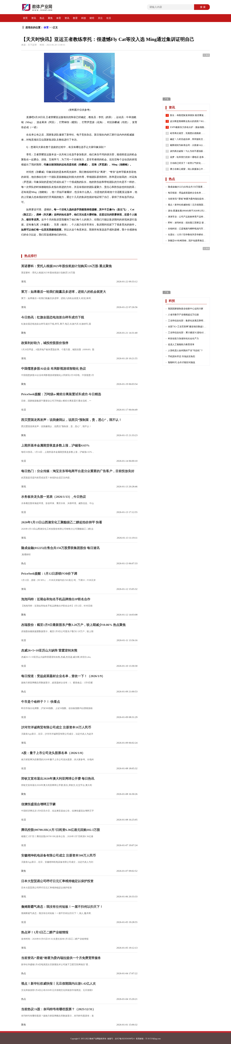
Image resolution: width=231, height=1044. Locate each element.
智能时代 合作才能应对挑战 (181, 362)
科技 (83, 18)
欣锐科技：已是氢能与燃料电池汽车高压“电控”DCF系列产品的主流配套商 (187, 228)
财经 (92, 18)
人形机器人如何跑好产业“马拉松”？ (185, 350)
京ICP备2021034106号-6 (125, 1039)
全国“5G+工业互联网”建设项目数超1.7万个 (187, 326)
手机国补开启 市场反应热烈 (181, 356)
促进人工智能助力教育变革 (181, 344)
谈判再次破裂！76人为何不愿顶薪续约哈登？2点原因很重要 (188, 151)
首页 (25, 18)
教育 (75, 18)
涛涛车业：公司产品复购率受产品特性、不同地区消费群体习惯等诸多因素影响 (187, 217)
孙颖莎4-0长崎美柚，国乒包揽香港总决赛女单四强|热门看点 (187, 240)
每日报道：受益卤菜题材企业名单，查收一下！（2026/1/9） (187, 193)
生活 (108, 18)
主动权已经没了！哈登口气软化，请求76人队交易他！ (188, 163)
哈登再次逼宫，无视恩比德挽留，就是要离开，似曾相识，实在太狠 (188, 133)
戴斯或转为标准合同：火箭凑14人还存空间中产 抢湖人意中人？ (188, 145)
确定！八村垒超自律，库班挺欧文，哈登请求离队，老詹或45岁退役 (188, 139)
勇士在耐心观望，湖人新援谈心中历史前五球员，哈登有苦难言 (188, 169)
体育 (58, 18)
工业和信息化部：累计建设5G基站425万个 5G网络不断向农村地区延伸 (187, 332)
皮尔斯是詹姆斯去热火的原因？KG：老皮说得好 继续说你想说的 (188, 121)
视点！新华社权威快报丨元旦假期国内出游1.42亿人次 (187, 205)
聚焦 (50, 18)
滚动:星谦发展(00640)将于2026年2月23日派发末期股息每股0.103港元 (187, 211)
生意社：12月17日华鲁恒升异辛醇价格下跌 (187, 234)
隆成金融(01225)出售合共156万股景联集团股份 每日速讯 (187, 187)
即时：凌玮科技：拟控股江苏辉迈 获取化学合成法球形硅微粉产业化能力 (187, 223)
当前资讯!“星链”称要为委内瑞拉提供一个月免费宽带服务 (187, 199)
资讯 (33, 18)
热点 (42, 18)
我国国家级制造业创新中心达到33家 (185, 308)
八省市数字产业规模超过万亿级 (183, 314)
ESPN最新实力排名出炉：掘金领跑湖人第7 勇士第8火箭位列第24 (188, 127)
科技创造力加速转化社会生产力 (183, 338)
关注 (100, 18)
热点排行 (30, 256)
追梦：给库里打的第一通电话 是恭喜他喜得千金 (188, 157)
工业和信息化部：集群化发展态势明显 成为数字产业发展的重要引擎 (187, 320)
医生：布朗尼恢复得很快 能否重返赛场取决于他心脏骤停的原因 (188, 115)
